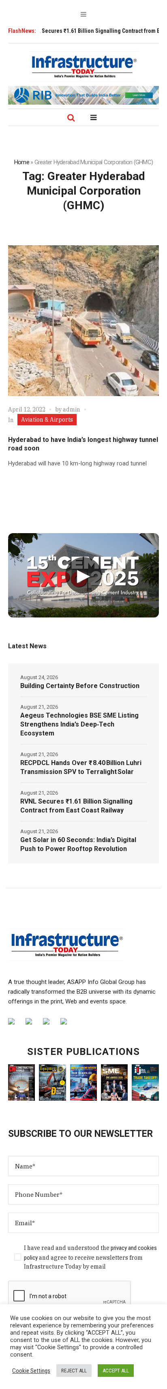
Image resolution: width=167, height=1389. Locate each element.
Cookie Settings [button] (31, 1370)
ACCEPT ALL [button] (116, 1371)
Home (21, 162)
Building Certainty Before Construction (79, 686)
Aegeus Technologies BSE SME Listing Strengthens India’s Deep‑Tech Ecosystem (79, 724)
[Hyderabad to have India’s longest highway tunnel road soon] (83, 320)
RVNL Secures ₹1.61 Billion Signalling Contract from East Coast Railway (76, 805)
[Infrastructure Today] (83, 66)
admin (71, 409)
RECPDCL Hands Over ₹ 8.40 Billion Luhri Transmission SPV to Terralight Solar (80, 767)
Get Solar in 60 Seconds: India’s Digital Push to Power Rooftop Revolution (78, 844)
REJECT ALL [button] (74, 1371)
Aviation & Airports (47, 419)
